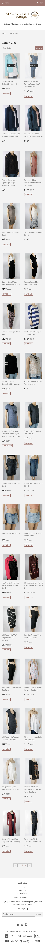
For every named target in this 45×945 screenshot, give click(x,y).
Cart (41, 3)
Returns (22, 887)
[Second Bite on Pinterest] (22, 925)
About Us (22, 890)
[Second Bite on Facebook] (18, 925)
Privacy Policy (22, 893)
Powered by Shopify (29, 931)
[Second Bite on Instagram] (26, 925)
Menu (7, 3)
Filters (39, 48)
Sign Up (39, 914)
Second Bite (16, 931)
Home (4, 33)
